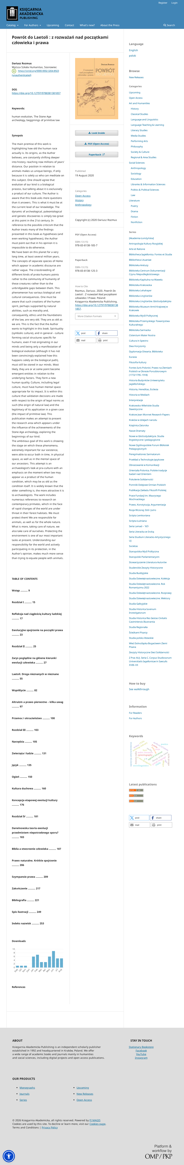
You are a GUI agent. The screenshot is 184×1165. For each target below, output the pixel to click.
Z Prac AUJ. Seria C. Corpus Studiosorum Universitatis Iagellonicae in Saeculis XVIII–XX (150, 661)
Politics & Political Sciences (145, 189)
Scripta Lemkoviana (139, 515)
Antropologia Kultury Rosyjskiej (146, 243)
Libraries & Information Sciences (148, 184)
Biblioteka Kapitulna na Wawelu (146, 279)
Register (162, 2)
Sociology (136, 173)
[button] (85, 333)
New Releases (136, 77)
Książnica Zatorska (139, 425)
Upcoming (53, 25)
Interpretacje (136, 400)
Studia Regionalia (138, 627)
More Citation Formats (90, 316)
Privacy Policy (50, 1127)
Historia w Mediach (139, 394)
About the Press (109, 25)
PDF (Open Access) (98, 143)
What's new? (87, 25)
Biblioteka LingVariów (140, 295)
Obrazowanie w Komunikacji (144, 465)
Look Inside (98, 133)
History (79, 200)
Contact (69, 25)
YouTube (141, 1054)
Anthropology (83, 204)
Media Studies (138, 135)
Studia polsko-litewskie (141, 638)
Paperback (95, 154)
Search (170, 25)
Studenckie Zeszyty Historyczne (146, 567)
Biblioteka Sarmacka (140, 330)
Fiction (134, 216)
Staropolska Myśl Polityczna (144, 551)
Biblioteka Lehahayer (140, 290)
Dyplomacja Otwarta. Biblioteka (146, 351)
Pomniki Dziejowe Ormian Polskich (147, 484)
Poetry (134, 206)
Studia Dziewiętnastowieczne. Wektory (149, 598)
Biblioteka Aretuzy (138, 265)
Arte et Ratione (137, 249)
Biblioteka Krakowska (140, 285)
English (133, 50)
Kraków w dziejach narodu (143, 420)
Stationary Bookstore (141, 1047)
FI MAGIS (94, 1120)
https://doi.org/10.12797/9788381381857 (36, 93)
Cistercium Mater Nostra (142, 335)
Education (136, 179)
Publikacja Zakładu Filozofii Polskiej (147, 490)
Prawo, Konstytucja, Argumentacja (147, 504)
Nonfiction (136, 222)
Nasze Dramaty (137, 430)
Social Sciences (137, 162)
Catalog (11, 25)
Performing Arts (139, 141)
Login (174, 2)
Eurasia (133, 356)
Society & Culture (140, 151)
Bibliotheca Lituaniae (140, 259)
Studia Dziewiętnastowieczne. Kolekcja (149, 578)
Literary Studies (139, 130)
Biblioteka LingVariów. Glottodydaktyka (150, 301)
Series (23, 1100)
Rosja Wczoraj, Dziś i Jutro (142, 510)
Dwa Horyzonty (137, 346)
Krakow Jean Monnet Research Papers (149, 414)
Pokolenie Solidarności (141, 479)
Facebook (141, 1050)
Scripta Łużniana (138, 520)
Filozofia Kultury (137, 362)
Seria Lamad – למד (139, 526)
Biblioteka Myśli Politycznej (143, 315)
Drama (134, 211)
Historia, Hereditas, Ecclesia (143, 389)
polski (132, 55)
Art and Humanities (139, 103)
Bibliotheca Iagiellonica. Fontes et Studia (150, 254)
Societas (133, 546)
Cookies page (97, 1124)
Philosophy (137, 146)
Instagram (141, 1057)
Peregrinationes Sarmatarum (144, 454)
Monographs (27, 1087)
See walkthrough (139, 689)
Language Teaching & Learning (147, 124)
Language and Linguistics (144, 119)
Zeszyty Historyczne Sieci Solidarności (149, 652)
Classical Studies (139, 114)
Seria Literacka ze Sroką (141, 531)
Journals (24, 1093)
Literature (134, 200)
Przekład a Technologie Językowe (146, 459)
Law (133, 195)
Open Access (83, 195)
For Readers (135, 712)
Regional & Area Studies (143, 157)
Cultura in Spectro (138, 340)
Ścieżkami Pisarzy (138, 632)
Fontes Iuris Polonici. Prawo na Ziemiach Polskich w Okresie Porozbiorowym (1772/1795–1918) (150, 371)
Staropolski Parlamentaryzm (144, 556)
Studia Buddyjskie (138, 573)
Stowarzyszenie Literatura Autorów (148, 562)
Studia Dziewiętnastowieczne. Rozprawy (150, 592)
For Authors (31, 25)
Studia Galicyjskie (138, 603)
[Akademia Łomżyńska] (141, 238)
